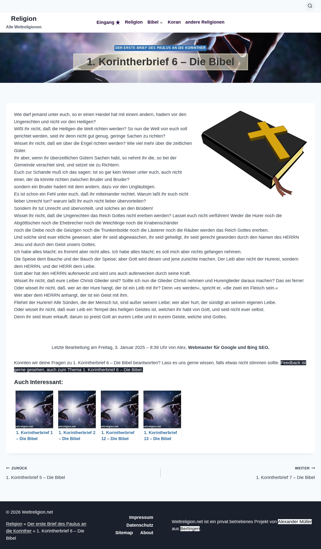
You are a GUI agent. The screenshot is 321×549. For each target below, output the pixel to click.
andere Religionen (204, 22)
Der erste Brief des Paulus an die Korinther (160, 48)
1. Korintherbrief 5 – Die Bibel (35, 473)
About (146, 532)
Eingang (105, 22)
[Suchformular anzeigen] (310, 6)
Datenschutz (139, 525)
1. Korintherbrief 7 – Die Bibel (285, 473)
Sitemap (124, 532)
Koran (174, 22)
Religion (134, 22)
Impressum (141, 517)
